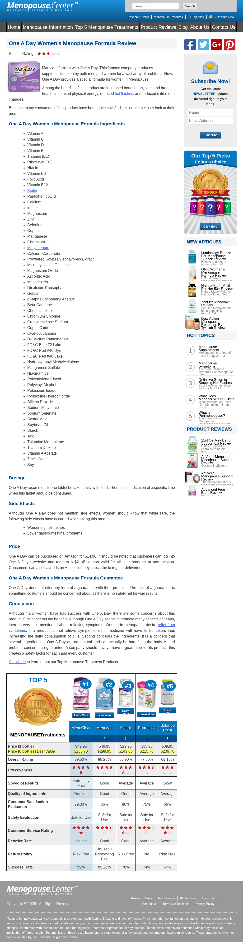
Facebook (190, 44)
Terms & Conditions (176, 904)
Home (14, 27)
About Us (200, 27)
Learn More (81, 715)
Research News (138, 17)
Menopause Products (168, 17)
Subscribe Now (223, 17)
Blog (183, 27)
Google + (216, 44)
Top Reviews (166, 898)
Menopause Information (48, 27)
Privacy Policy (205, 904)
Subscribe (210, 135)
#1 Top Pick (196, 17)
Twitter (203, 44)
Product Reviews (158, 27)
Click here (17, 662)
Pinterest (229, 44)
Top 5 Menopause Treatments (106, 27)
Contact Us (223, 27)
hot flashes (124, 94)
